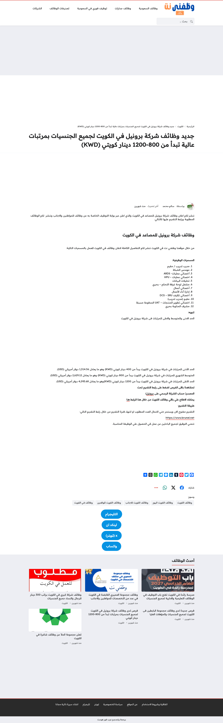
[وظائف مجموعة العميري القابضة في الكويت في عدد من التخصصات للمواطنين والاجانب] (111, 587)
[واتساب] (164, 488)
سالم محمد (168, 206)
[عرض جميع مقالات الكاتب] (190, 206)
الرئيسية (190, 126)
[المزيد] (156, 488)
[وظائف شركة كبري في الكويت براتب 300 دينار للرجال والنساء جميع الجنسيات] (55, 587)
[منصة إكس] (173, 488)
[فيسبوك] (181, 488)
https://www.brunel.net (180, 417)
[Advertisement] (111, 50)
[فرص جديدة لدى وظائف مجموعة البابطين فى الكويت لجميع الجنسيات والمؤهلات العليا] (168, 627)
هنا (128, 399)
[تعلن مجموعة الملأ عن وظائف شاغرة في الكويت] (55, 627)
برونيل (150, 393)
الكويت (180, 126)
